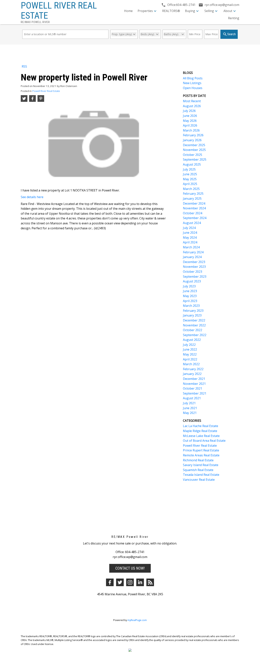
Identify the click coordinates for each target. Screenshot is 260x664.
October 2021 (192, 388)
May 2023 (190, 296)
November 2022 (194, 325)
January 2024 (192, 257)
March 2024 (191, 247)
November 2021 (194, 384)
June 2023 (190, 291)
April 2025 (190, 184)
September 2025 (194, 159)
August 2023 (192, 281)
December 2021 (194, 379)
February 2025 (193, 193)
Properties (145, 11)
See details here (32, 197)
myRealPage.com (137, 620)
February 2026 (193, 135)
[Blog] (150, 582)
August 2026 (192, 106)
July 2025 (189, 169)
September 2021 (194, 393)
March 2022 (191, 364)
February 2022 (193, 369)
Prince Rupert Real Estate (201, 450)
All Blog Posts (193, 78)
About (227, 11)
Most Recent (192, 101)
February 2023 (193, 310)
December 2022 (194, 320)
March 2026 (191, 130)
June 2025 (190, 174)
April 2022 (190, 359)
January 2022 (192, 374)
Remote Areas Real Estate (201, 455)
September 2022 (194, 335)
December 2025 (194, 145)
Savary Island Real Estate (200, 465)
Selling (209, 11)
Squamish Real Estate (198, 470)
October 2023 (192, 271)
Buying (190, 11)
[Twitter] (120, 582)
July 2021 (189, 403)
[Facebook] (110, 582)
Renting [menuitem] (233, 18)
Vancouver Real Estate (199, 479)
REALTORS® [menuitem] (171, 11)
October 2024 (192, 213)
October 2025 (192, 155)
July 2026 (189, 111)
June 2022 (190, 349)
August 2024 (192, 223)
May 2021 (190, 413)
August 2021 (192, 398)
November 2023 (194, 267)
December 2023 (194, 262)
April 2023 (190, 301)
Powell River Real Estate (46, 91)
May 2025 (190, 179)
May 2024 (190, 237)
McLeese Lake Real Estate (201, 436)
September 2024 (194, 218)
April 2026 (190, 125)
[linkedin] (140, 582)
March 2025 (191, 189)
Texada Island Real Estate (201, 475)
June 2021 (190, 408)
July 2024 (189, 228)
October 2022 (192, 330)
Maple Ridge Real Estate (200, 431)
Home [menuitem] (128, 11)
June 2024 (190, 232)
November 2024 (194, 208)
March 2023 (191, 306)
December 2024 (194, 203)
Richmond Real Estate (198, 460)
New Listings (192, 83)
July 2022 (189, 345)
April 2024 (190, 242)
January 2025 (192, 198)
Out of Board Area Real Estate (204, 440)
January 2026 (192, 140)
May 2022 (190, 354)
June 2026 (190, 116)
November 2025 (194, 150)
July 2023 (189, 286)
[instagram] (130, 582)
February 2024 (193, 252)
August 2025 (192, 164)
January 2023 (192, 315)
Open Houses (192, 88)
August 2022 (192, 340)
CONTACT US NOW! (130, 568)
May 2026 (190, 121)
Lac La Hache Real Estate (200, 426)
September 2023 (194, 276)
